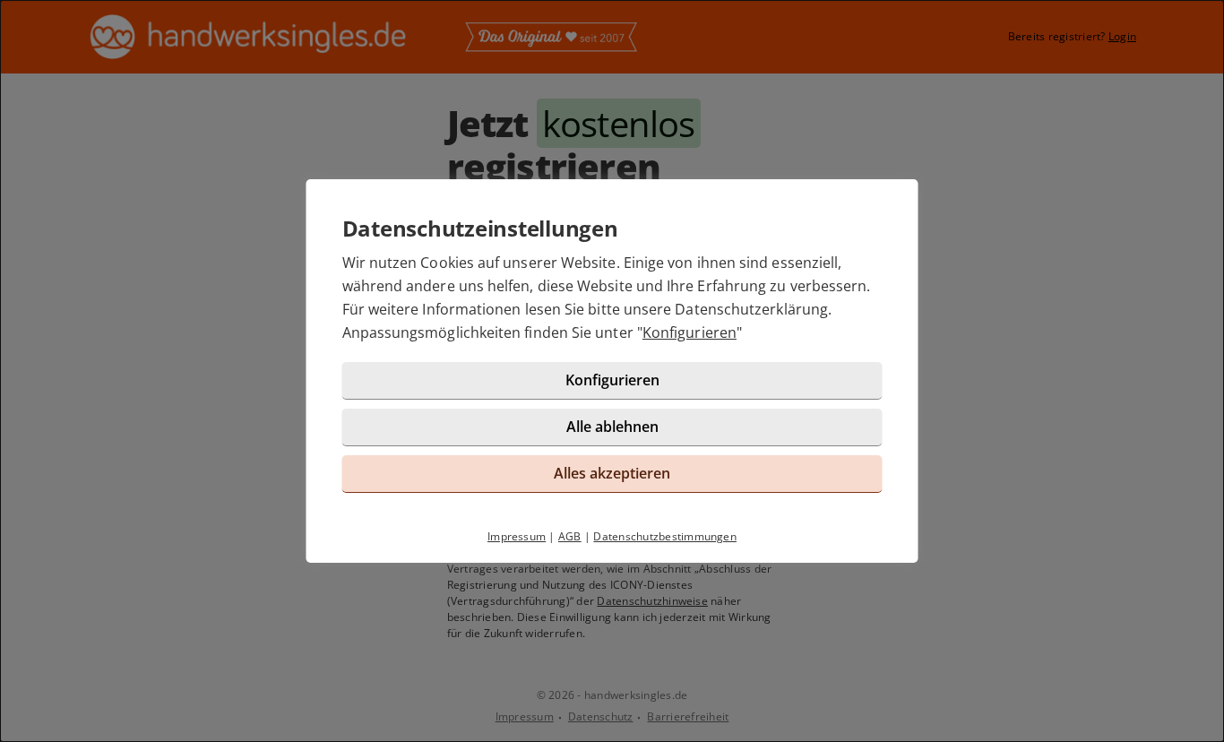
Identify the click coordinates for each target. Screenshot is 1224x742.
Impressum (516, 536)
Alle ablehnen (612, 426)
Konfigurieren (689, 332)
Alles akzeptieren (612, 473)
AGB (570, 536)
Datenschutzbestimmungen (665, 536)
